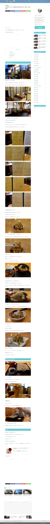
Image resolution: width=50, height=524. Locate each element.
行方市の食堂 (40, 93)
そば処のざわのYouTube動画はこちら (10, 120)
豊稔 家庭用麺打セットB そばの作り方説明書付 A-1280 (20, 448)
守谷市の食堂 (40, 59)
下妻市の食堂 (40, 100)
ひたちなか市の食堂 (40, 72)
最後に (10, 57)
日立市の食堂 (40, 78)
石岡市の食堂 (40, 80)
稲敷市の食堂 (40, 89)
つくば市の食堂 (40, 63)
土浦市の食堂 (40, 54)
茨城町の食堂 (40, 65)
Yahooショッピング (24, 450)
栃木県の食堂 (40, 102)
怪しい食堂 (40, 91)
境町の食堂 (40, 61)
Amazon (15, 450)
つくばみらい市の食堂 (40, 67)
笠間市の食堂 (7, 5)
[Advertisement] (18, 21)
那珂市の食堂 (40, 74)
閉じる (19, 49)
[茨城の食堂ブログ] (10, 2)
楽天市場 (19, 450)
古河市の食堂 (40, 76)
